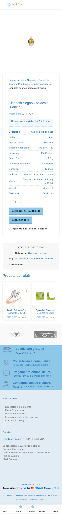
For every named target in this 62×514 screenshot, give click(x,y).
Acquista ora (20, 220)
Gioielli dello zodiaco (41, 258)
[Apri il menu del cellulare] (54, 4)
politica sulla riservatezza (38, 495)
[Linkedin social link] (43, 264)
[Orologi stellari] (45, 334)
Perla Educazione (14, 410)
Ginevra (27, 484)
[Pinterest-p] (39, 4)
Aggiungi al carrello (26, 211)
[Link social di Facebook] (26, 264)
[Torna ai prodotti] (15, 95)
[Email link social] (34, 264)
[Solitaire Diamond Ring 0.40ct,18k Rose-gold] (16, 296)
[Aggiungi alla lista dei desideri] (23, 289)
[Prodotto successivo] (19, 95)
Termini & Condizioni (37, 499)
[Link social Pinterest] (39, 264)
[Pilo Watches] (16, 334)
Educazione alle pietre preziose (22, 417)
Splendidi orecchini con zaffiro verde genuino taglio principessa (45, 314)
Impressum (21, 495)
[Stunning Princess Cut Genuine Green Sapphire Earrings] (45, 296)
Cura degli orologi (14, 420)
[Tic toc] (47, 4)
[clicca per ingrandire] (9, 63)
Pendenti (23, 84)
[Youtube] (43, 4)
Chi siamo (9, 495)
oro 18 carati (21, 258)
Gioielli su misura (12, 439)
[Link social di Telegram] (51, 264)
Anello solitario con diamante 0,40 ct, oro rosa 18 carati (16, 313)
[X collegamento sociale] (30, 264)
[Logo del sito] (14, 4)
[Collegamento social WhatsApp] (47, 264)
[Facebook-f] (28, 4)
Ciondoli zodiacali (40, 84)
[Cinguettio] (31, 4)
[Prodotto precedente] (11, 95)
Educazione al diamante (18, 406)
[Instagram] (35, 4)
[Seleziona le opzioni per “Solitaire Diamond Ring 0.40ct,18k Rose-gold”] (23, 295)
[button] (52, 295)
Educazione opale (15, 413)
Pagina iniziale (16, 80)
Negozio (31, 80)
